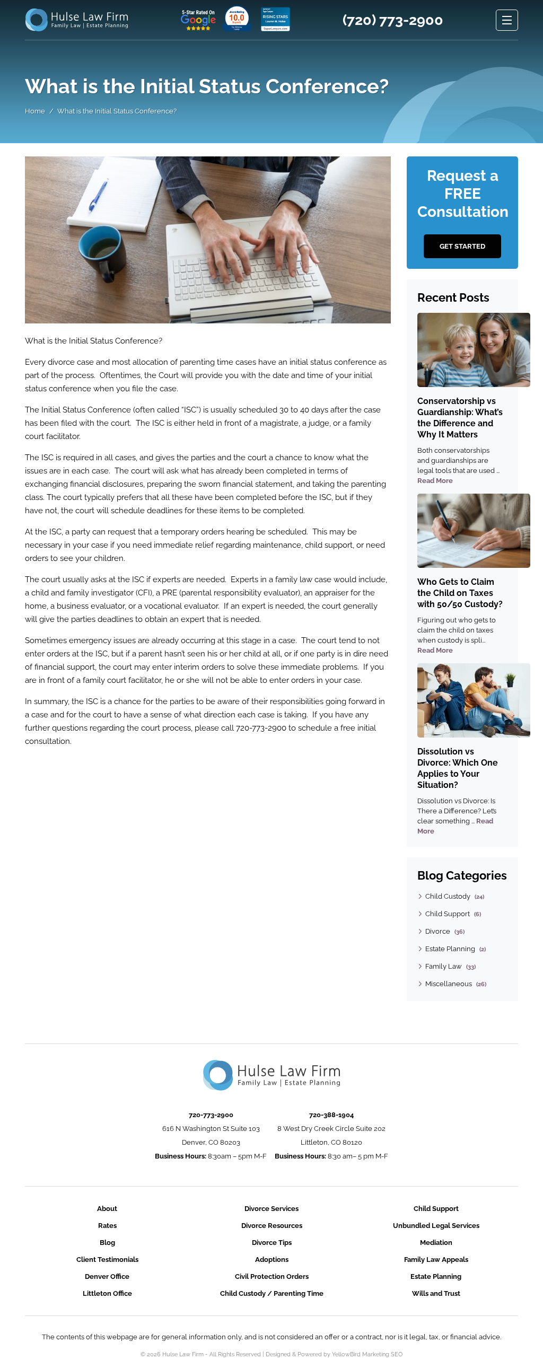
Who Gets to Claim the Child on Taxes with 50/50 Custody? (460, 593)
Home (35, 111)
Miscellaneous (448, 984)
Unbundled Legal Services (436, 1226)
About (107, 1209)
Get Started (462, 246)
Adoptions (271, 1259)
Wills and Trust (436, 1293)
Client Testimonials (107, 1259)
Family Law (443, 966)
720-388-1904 (331, 1115)
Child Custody (447, 896)
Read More (435, 481)
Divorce (437, 931)
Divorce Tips (272, 1243)
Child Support (447, 914)
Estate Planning (450, 949)
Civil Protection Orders (272, 1276)
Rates (107, 1226)
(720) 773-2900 (393, 20)
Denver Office (107, 1276)
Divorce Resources (271, 1226)
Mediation (436, 1243)
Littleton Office (107, 1293)
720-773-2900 (211, 1115)
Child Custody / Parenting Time (271, 1293)
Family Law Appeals (436, 1259)
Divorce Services (271, 1209)
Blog (107, 1243)
